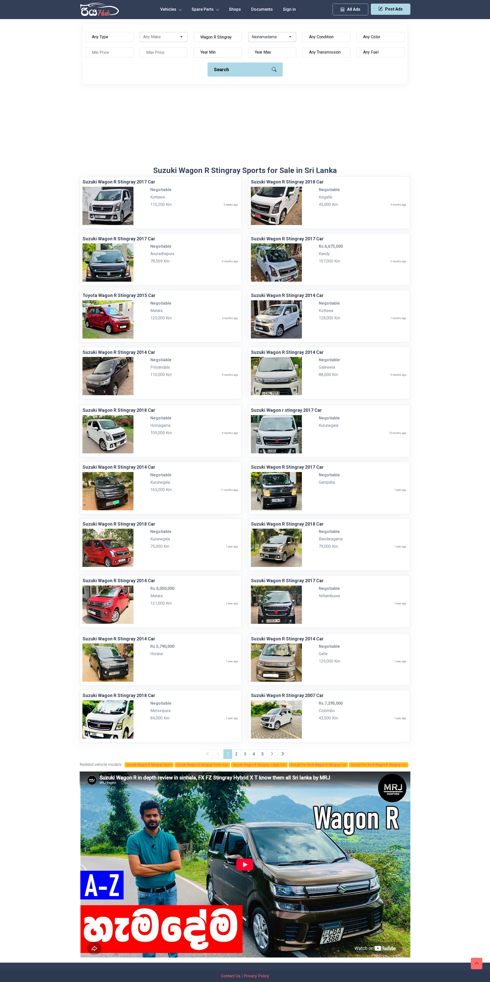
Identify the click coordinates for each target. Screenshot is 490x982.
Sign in (289, 9)
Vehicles (168, 9)
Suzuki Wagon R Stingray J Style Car (259, 764)
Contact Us (230, 976)
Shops (235, 9)
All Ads (353, 9)
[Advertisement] (245, 127)
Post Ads (394, 9)
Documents (262, 9)
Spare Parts (203, 9)
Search (221, 69)
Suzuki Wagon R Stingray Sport (149, 764)
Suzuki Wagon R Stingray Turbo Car (202, 764)
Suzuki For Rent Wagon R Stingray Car (318, 764)
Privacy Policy (256, 976)
